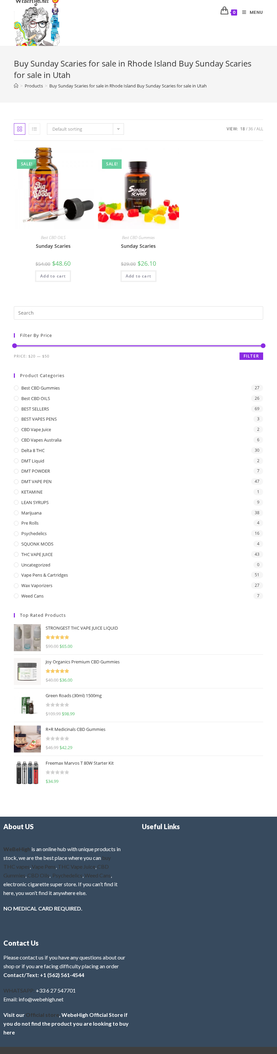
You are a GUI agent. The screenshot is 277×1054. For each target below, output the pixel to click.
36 (250, 129)
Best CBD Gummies (138, 237)
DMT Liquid (32, 461)
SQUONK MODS (37, 544)
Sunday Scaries (53, 246)
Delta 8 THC (33, 450)
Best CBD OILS (53, 237)
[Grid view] (19, 129)
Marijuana (31, 513)
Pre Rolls (30, 523)
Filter (251, 356)
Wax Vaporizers (36, 585)
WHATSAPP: (19, 990)
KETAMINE (32, 492)
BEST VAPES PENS (39, 419)
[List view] (34, 129)
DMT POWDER (35, 471)
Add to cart (53, 276)
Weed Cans (32, 596)
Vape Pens (44, 866)
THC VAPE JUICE (37, 554)
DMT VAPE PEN (36, 481)
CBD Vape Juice (36, 429)
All (259, 129)
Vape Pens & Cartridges (44, 575)
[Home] (16, 86)
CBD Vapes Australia (41, 440)
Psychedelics (34, 533)
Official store (42, 1014)
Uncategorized (35, 565)
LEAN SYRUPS (35, 502)
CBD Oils (38, 875)
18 (242, 129)
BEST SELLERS (35, 409)
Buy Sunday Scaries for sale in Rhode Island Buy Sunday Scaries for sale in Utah (128, 86)
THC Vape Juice (76, 866)
